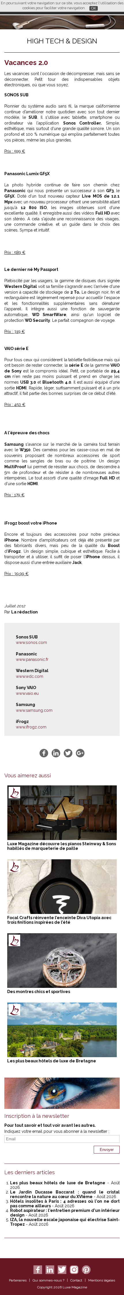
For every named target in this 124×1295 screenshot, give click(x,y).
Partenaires (18, 1280)
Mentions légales (101, 1280)
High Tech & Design (62, 41)
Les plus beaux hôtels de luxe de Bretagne (51, 1061)
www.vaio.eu (27, 693)
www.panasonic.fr (32, 659)
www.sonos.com (31, 642)
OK (93, 8)
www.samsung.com (34, 710)
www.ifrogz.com (31, 727)
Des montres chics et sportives (38, 991)
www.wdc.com (29, 676)
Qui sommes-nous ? (48, 1280)
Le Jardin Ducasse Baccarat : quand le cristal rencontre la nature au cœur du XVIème (65, 1194)
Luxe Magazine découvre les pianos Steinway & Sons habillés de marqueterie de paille (61, 846)
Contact (76, 1280)
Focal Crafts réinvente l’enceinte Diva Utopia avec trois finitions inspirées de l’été (59, 920)
